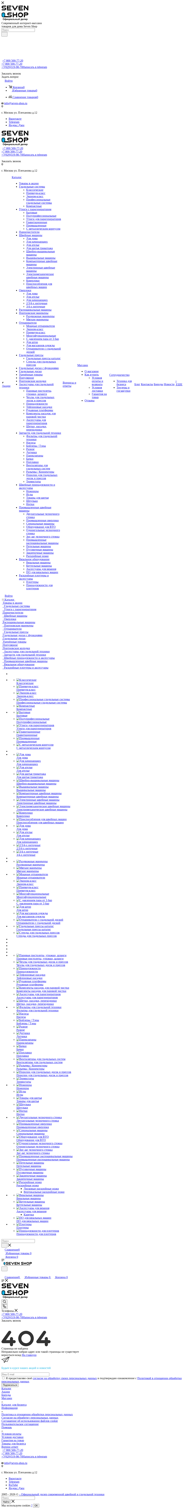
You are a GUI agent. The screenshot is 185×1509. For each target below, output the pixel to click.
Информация (9, 1407)
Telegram (14, 121)
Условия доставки (12, 1437)
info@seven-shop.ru (15, 103)
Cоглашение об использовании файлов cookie (29, 1420)
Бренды (6, 1394)
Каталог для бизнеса (14, 1404)
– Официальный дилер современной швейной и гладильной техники (61, 1494)
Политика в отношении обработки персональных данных (37, 1414)
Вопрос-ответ (9, 1446)
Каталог (6, 1388)
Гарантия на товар (12, 1440)
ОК (36, 1505)
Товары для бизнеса (13, 1443)
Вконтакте (15, 118)
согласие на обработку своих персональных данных (65, 1378)
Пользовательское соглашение (20, 1424)
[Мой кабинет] (3, 1273)
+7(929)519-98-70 (24, 67)
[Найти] (4, 34)
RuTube (13, 1484)
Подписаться (10, 1385)
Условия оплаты (11, 1433)
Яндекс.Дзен (16, 125)
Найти (6, 1502)
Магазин (6, 1398)
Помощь (6, 1427)
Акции (5, 1391)
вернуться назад (11, 1355)
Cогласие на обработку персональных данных (29, 1417)
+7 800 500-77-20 (12, 60)
